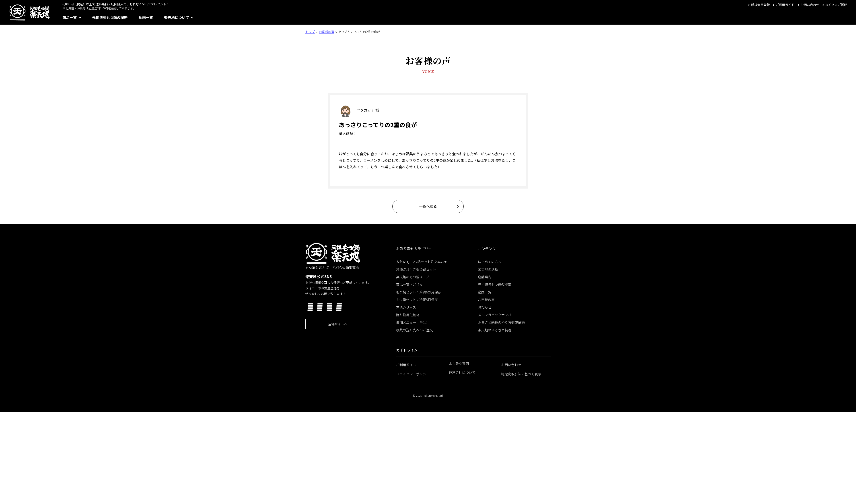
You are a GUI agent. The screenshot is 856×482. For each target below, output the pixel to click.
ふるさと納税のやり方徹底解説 (501, 322)
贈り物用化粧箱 (408, 314)
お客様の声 (326, 31)
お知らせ (484, 307)
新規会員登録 (760, 4)
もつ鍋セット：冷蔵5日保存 (417, 299)
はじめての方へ (489, 261)
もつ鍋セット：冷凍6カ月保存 (418, 292)
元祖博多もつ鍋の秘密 (110, 17)
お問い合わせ (809, 4)
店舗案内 (484, 276)
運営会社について (462, 372)
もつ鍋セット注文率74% (421, 261)
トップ (310, 31)
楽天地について (176, 17)
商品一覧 (69, 17)
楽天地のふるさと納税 (494, 330)
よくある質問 (459, 363)
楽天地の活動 (488, 269)
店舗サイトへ (337, 324)
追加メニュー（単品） (413, 322)
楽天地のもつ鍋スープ (412, 276)
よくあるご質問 (836, 4)
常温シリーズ (406, 307)
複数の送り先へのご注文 (414, 330)
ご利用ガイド (785, 4)
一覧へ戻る (428, 206)
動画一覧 (146, 17)
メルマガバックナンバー (496, 314)
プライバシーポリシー (413, 374)
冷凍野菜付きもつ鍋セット (416, 269)
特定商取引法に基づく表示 (521, 374)
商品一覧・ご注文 (409, 284)
